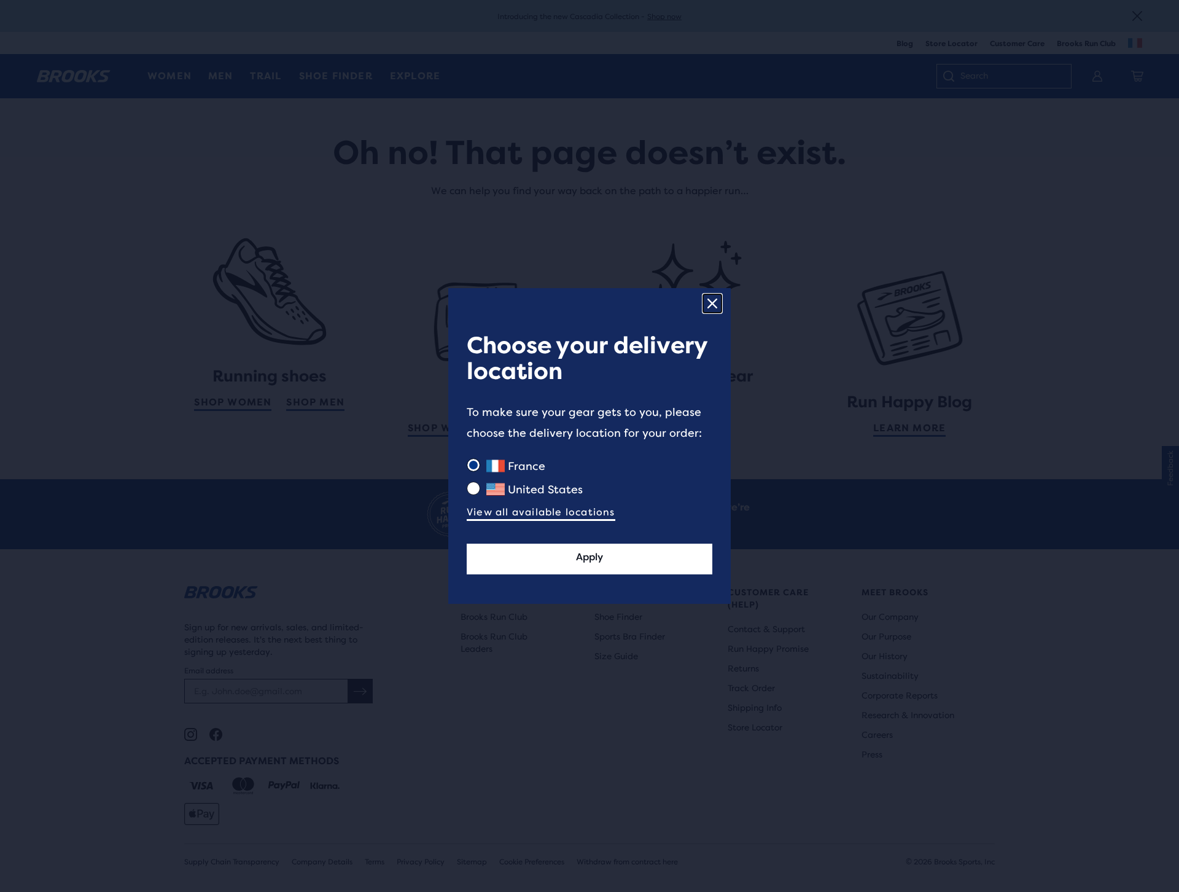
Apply (589, 557)
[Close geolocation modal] (712, 303)
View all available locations (541, 512)
